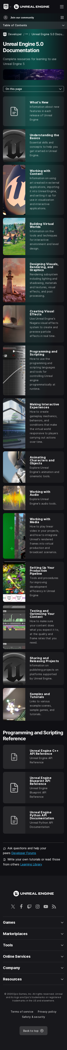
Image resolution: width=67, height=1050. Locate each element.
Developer (15, 34)
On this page (14, 88)
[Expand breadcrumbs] (27, 34)
